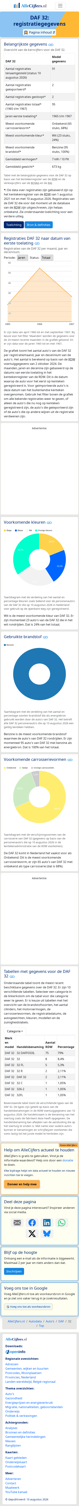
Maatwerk (12, 1488)
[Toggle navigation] (60, 5)
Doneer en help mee (22, 1184)
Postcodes (12, 1373)
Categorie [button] (14, 1031)
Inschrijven (14, 1271)
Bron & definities (38, 225)
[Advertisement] (39, 472)
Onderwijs (12, 1411)
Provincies (12, 1377)
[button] (51, 44)
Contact (10, 1483)
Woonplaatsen (31, 1373)
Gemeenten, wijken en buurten (27, 1369)
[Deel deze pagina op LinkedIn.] (46, 1222)
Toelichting (13, 225)
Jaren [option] (21, 258)
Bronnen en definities (20, 1432)
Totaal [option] (46, 258)
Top (41, 1326)
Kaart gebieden (16, 1458)
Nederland (28, 1377)
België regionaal (44, 1382)
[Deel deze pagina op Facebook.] (32, 1222)
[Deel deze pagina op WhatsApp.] (61, 1222)
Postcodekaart (15, 1466)
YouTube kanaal (16, 1492)
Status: (34, 258)
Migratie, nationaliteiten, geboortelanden (34, 1407)
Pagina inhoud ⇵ (41, 32)
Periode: (9, 258)
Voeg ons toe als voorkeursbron (30, 1306)
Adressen (11, 1364)
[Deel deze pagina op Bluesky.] (46, 1233)
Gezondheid (13, 1398)
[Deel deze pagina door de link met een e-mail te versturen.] (17, 1222)
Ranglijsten (13, 1445)
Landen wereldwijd (18, 1382)
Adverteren (13, 1479)
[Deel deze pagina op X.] (32, 1233)
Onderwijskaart (16, 1462)
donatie (67, 1160)
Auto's (9, 1394)
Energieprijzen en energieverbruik (29, 1403)
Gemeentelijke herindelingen (25, 1437)
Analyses (11, 1428)
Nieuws (10, 1441)
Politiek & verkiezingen (21, 1416)
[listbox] (22, 258)
